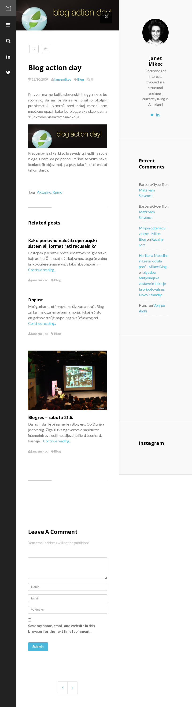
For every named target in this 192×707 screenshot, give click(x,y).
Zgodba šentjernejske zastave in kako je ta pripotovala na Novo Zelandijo (152, 283)
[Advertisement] (167, 377)
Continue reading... (42, 269)
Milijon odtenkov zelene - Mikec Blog (152, 233)
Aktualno (44, 192)
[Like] (34, 49)
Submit (38, 646)
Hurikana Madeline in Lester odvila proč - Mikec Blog (154, 261)
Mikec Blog (8, 8)
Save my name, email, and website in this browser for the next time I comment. (61, 628)
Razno (57, 192)
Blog (80, 79)
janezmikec (62, 79)
